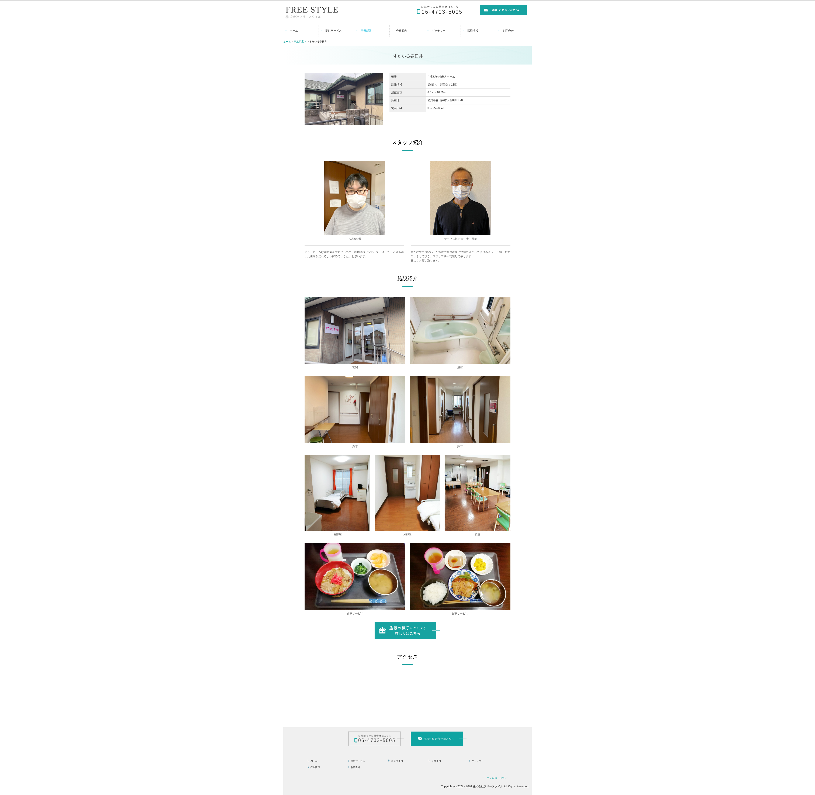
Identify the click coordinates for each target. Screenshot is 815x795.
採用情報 (472, 30)
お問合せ (508, 30)
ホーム (294, 30)
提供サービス (333, 30)
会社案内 (401, 30)
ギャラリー (438, 30)
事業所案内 (367, 30)
